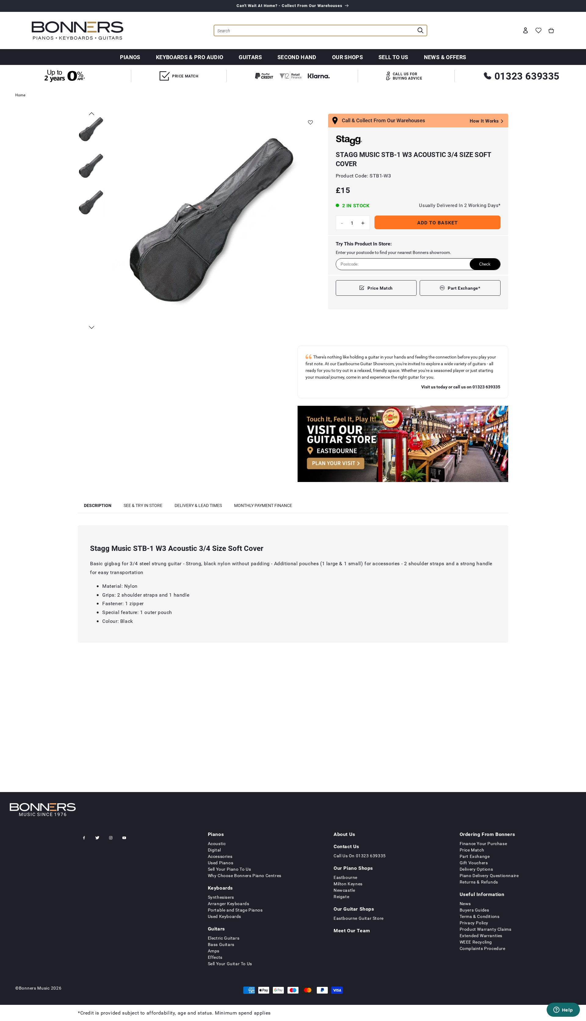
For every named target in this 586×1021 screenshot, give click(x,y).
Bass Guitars (221, 944)
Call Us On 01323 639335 (360, 856)
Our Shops (347, 57)
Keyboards (220, 888)
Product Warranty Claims (486, 929)
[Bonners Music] (403, 445)
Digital (214, 850)
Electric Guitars (224, 938)
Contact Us (346, 846)
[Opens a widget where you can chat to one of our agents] (563, 1010)
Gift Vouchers (474, 863)
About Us (344, 834)
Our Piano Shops (353, 868)
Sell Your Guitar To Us (230, 963)
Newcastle (344, 890)
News (465, 903)
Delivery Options (476, 869)
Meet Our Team (352, 930)
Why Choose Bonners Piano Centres (244, 875)
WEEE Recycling (476, 942)
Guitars (250, 57)
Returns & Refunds (479, 882)
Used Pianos (220, 863)
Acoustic (217, 843)
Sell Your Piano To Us (229, 869)
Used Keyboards (224, 916)
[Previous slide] (91, 113)
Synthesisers (221, 897)
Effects (215, 957)
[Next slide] (91, 327)
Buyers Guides (474, 910)
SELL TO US (393, 57)
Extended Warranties (481, 935)
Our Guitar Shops (354, 909)
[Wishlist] (538, 30)
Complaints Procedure (482, 948)
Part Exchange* (464, 288)
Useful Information (482, 894)
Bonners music (34, 988)
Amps (213, 951)
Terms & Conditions (480, 916)
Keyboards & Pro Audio (189, 57)
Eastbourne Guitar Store (359, 918)
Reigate (341, 896)
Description (97, 505)
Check (484, 264)
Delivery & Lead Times (198, 505)
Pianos (130, 57)
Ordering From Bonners (487, 834)
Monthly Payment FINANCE (263, 505)
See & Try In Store (143, 505)
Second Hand (297, 57)
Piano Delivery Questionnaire (489, 875)
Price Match (380, 288)
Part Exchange (475, 856)
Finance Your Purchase (483, 843)
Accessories (220, 856)
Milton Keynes (348, 884)
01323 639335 (526, 75)
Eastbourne (345, 877)
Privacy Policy (474, 923)
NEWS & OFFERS (445, 57)
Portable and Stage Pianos (235, 910)
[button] (551, 30)
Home (20, 94)
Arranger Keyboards (228, 903)
